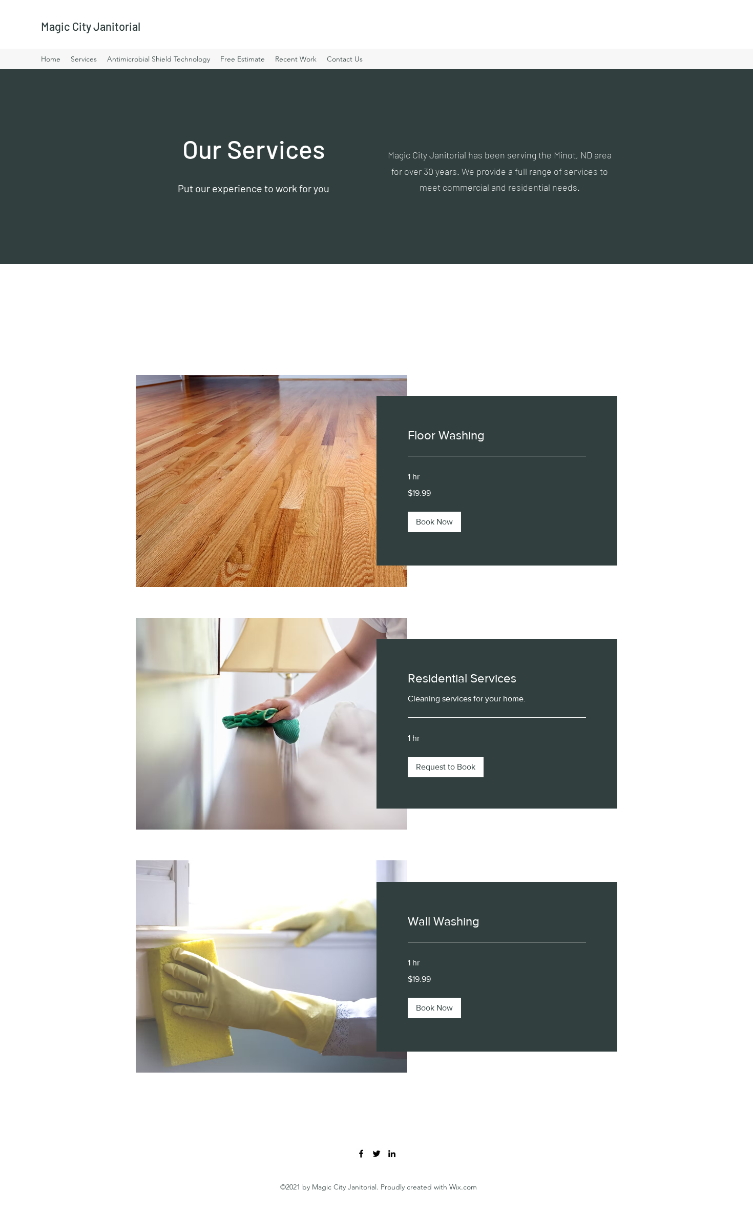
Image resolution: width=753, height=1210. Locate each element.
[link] (497, 435)
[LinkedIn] (392, 1153)
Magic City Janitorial (90, 26)
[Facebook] (361, 1153)
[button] (434, 522)
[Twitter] (376, 1153)
